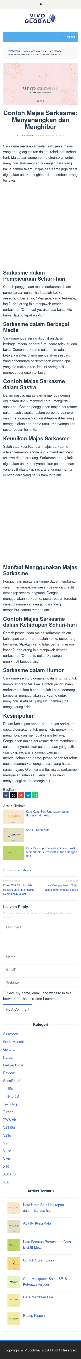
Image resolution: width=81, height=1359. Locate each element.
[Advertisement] (40, 227)
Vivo (6, 1158)
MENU (71, 37)
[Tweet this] (13, 795)
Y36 (6, 1182)
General (9, 1049)
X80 (6, 1166)
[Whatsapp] (35, 795)
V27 (6, 1143)
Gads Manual (23, 870)
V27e (7, 1150)
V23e (7, 1135)
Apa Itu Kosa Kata (38, 830)
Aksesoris (11, 1033)
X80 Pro (9, 1174)
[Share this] (6, 795)
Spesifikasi (11, 1080)
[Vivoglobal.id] (40, 17)
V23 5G (9, 1127)
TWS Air (9, 1119)
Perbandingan (13, 1064)
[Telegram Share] (28, 795)
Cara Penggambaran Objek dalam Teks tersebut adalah (61, 885)
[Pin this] (21, 795)
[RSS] (40, 4)
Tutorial (8, 1111)
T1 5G (8, 1088)
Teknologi (10, 1103)
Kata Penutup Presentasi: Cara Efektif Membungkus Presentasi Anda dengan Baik (51, 852)
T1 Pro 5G (11, 1096)
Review (9, 1072)
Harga (7, 1057)
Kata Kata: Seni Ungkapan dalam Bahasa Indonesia (48, 813)
